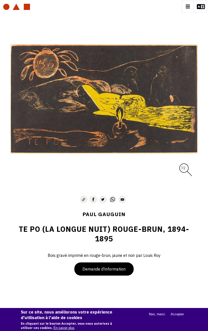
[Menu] (188, 7)
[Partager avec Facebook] (93, 199)
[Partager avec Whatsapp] (112, 199)
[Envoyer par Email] (122, 199)
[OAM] (16, 7)
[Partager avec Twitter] (103, 199)
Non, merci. (157, 314)
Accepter (177, 314)
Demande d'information (104, 269)
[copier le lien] (84, 199)
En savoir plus (64, 328)
